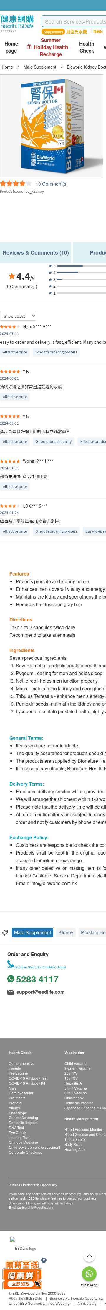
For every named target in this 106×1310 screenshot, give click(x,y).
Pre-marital (17, 1097)
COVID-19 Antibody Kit (27, 1082)
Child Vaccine (75, 1063)
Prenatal (15, 1102)
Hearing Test (19, 1137)
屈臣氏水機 (76, 31)
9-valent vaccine (77, 1067)
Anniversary (87, 1303)
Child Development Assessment (34, 1147)
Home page (11, 47)
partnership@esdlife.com (35, 1207)
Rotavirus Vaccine (78, 1102)
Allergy (14, 1107)
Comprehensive (21, 1063)
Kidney (66, 932)
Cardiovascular (21, 1092)
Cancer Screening (23, 1117)
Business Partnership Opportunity (76, 1298)
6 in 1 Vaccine (75, 1092)
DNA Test (16, 1127)
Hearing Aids (74, 1149)
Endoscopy (18, 1112)
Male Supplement (32, 932)
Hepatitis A (73, 1082)
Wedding (62, 1303)
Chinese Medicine (23, 1142)
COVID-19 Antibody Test (28, 1077)
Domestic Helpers (23, 1122)
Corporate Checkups (25, 1152)
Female (15, 1067)
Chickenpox (74, 1097)
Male (13, 1087)
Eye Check (17, 1132)
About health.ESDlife (25, 1298)
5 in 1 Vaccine (75, 1087)
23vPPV (70, 1072)
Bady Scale (73, 1144)
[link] (23, 1247)
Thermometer (75, 1139)
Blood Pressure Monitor (83, 1129)
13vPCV (71, 1077)
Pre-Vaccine (18, 1072)
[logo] (17, 32)
